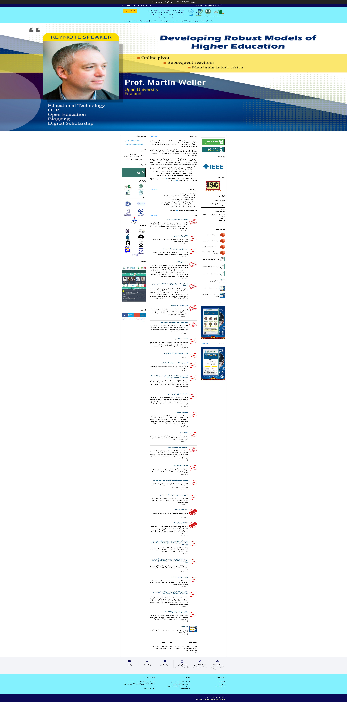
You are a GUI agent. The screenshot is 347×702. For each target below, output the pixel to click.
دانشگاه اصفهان (184, 688)
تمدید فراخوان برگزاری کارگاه (181, 523)
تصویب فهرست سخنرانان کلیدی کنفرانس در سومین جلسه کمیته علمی (170, 480)
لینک (127, 159)
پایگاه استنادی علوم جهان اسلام (179, 682)
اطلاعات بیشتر (205, 343)
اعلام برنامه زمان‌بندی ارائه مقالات (179, 305)
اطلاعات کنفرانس (199, 21)
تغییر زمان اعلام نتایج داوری (181, 465)
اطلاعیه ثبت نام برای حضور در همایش (178, 394)
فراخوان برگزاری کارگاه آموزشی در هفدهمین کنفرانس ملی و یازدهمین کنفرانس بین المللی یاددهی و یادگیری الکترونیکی (170, 592)
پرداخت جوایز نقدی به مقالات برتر (179, 577)
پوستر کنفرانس (184, 626)
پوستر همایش (221, 344)
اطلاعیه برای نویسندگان (182, 412)
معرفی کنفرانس (193, 136)
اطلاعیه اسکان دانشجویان (181, 339)
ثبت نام (132, 11)
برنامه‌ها (176, 21)
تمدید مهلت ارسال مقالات (181, 510)
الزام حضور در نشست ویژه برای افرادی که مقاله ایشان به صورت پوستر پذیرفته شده (170, 284)
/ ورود (127, 11)
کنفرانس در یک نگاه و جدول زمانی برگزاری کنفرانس (175, 363)
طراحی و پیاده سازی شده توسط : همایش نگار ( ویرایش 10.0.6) (210, 699)
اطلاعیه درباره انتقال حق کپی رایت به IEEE (177, 219)
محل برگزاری (147, 21)
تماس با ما (128, 21)
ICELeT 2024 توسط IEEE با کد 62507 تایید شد (175, 353)
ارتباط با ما (221, 682)
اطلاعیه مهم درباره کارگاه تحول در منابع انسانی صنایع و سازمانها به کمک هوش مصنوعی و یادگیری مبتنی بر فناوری (169, 376)
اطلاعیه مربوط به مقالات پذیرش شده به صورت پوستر (174, 322)
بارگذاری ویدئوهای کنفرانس (181, 236)
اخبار (155, 21)
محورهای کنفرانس (192, 190)
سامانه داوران (199, 5)
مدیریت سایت (220, 686)
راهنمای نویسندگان (165, 21)
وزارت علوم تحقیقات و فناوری (180, 684)
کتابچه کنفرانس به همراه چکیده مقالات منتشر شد (175, 249)
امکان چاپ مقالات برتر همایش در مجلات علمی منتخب (174, 495)
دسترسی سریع (221, 677)
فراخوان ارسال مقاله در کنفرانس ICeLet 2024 (176, 612)
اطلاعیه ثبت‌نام (184, 432)
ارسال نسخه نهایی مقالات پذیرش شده (178, 447)
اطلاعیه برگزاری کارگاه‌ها (182, 262)
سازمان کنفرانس (186, 21)
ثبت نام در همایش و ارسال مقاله (213, 5)
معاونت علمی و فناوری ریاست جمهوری (177, 686)
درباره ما (221, 684)
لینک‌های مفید (138, 21)
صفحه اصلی (209, 21)
